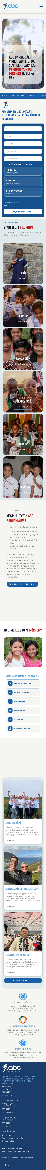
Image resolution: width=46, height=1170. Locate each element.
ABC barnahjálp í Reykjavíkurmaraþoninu (16, 822)
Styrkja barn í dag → (23, 211)
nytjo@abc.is (7, 1112)
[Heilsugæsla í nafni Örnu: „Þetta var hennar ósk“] (23, 865)
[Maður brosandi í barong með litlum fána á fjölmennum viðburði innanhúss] (23, 931)
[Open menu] (41, 6)
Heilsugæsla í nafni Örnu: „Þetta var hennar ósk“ (21, 888)
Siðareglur (6, 1135)
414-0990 (6, 1092)
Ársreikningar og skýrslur (13, 1138)
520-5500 (6, 1109)
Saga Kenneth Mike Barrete (17, 954)
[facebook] (5, 1165)
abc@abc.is (7, 1095)
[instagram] (9, 1165)
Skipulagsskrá (8, 1141)
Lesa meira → (11, 840)
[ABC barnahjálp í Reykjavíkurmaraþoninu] (23, 799)
